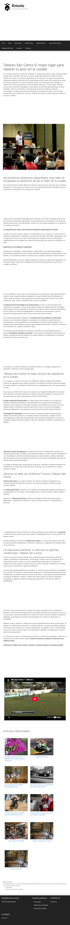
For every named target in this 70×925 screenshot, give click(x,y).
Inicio (3, 43)
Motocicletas (9, 882)
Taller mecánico (16, 885)
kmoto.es (4, 918)
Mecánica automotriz (28, 883)
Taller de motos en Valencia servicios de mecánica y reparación (41, 814)
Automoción (18, 43)
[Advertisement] (35, 27)
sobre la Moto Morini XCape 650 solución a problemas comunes (14, 814)
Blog (9, 43)
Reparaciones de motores (42, 883)
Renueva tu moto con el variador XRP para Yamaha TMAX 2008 (41, 786)
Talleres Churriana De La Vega (42, 841)
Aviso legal (37, 902)
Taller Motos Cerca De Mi (16, 841)
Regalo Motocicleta (42, 757)
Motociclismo (29, 43)
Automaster (8, 887)
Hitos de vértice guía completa (14, 889)
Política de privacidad (41, 905)
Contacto (19, 48)
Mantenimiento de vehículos (13, 883)
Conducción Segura (55, 43)
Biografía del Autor (7, 48)
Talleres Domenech (16, 869)
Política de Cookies (40, 908)
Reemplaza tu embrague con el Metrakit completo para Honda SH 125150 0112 (15, 758)
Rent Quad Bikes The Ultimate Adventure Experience (14, 786)
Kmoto (18, 5)
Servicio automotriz (55, 883)
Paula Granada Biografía (9, 901)
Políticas (27, 48)
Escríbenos (53, 901)
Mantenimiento (41, 43)
